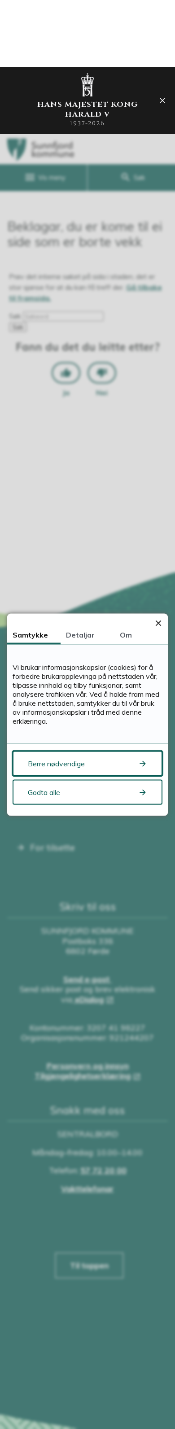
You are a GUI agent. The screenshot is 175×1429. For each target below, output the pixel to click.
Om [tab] (126, 634)
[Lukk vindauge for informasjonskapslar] (158, 623)
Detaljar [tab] (80, 634)
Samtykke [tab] (30, 634)
